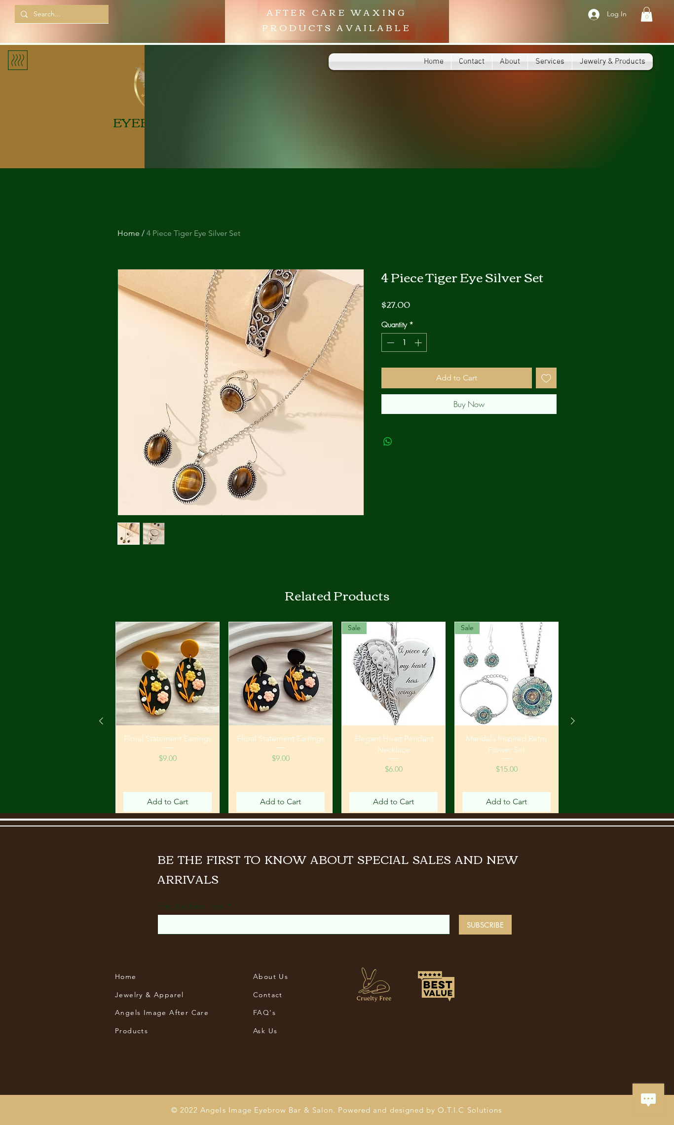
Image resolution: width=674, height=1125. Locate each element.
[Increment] (419, 343)
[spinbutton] (404, 343)
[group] (337, 720)
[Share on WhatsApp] (388, 442)
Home (128, 233)
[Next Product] (573, 721)
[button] (646, 14)
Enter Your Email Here (191, 906)
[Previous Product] (101, 721)
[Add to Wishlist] (546, 378)
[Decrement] (389, 343)
